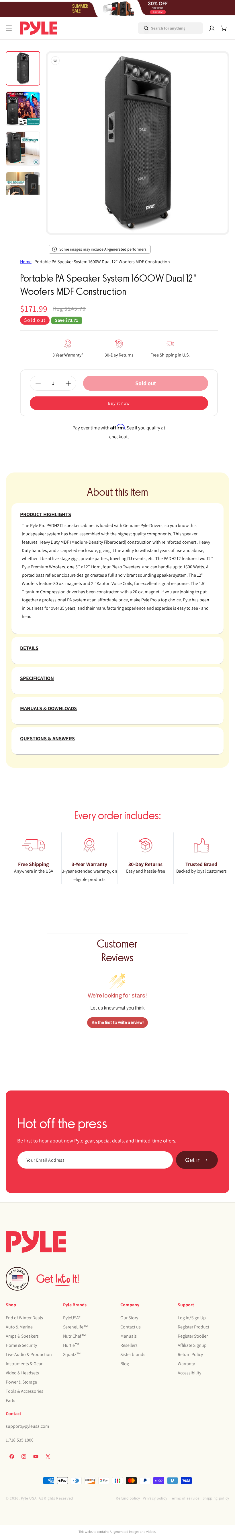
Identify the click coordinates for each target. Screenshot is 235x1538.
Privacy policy (155, 1498)
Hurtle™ (71, 1345)
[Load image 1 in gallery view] (23, 68)
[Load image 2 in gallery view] (23, 108)
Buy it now (119, 403)
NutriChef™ (74, 1336)
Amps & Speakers (22, 1336)
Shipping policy (216, 1498)
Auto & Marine (19, 1327)
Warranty (186, 1364)
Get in (193, 1160)
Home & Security (21, 1345)
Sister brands (132, 1354)
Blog (124, 1364)
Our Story (129, 1318)
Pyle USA (29, 1498)
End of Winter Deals (24, 1318)
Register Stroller (193, 1336)
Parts (10, 1400)
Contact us (130, 1327)
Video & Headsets (22, 1373)
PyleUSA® (72, 1318)
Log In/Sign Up (192, 1318)
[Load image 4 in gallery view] (23, 189)
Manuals (128, 1336)
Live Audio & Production (29, 1354)
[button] (9, 28)
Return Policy (190, 1354)
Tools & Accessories (24, 1391)
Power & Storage (21, 1382)
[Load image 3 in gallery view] (23, 148)
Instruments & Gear (24, 1364)
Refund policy (128, 1498)
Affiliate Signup (192, 1345)
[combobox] (162, 28)
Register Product (193, 1327)
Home (26, 262)
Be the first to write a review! (118, 1022)
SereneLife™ (75, 1327)
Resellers (129, 1345)
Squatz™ (72, 1354)
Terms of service (184, 1498)
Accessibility (189, 1373)
